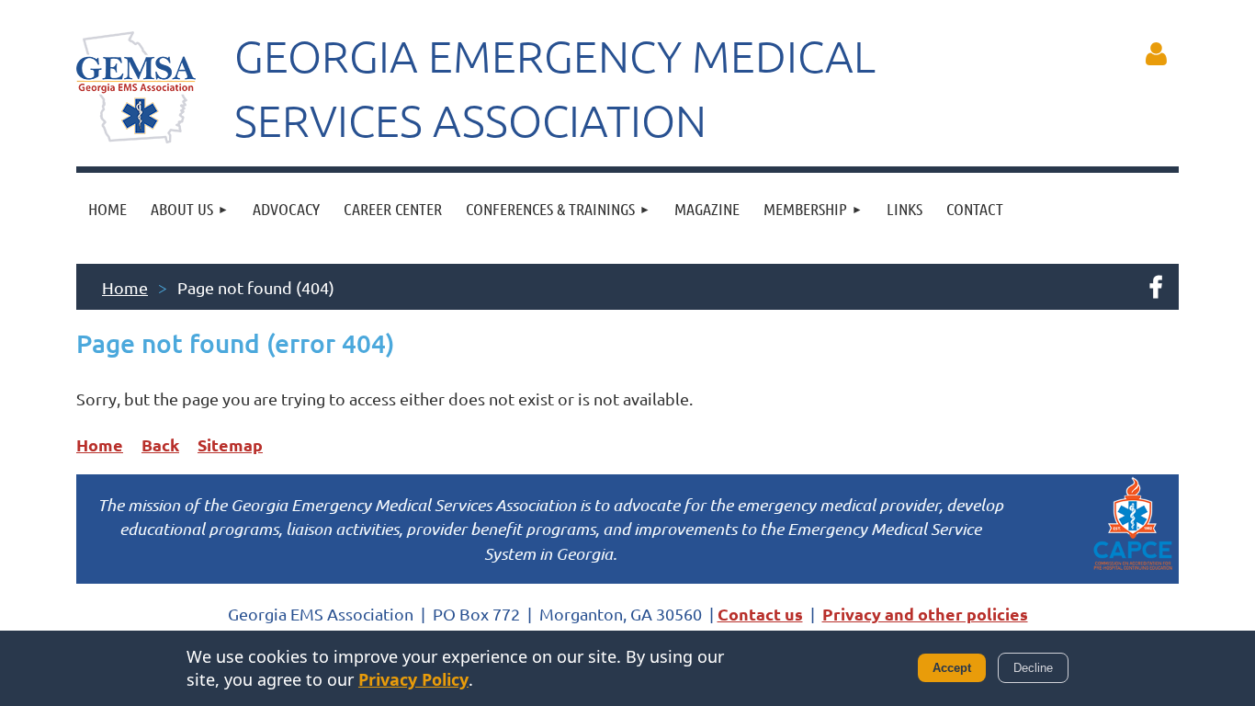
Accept (952, 668)
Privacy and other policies (925, 613)
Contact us (760, 613)
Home (125, 287)
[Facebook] (1156, 287)
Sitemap (230, 444)
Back (160, 444)
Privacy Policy (413, 679)
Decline (1033, 668)
